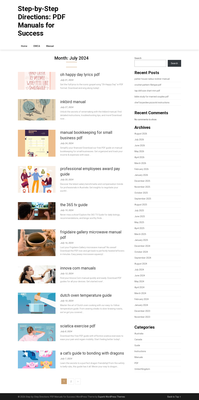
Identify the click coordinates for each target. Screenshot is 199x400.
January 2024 (141, 305)
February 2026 (141, 169)
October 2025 (141, 193)
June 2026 (139, 145)
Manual (50, 46)
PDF (136, 363)
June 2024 (139, 275)
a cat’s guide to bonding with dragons (92, 353)
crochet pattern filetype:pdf (147, 85)
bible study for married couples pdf (151, 96)
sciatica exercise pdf (77, 326)
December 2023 (142, 311)
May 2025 (139, 222)
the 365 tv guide (74, 205)
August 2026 (140, 133)
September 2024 (142, 258)
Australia (138, 333)
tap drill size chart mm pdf (147, 90)
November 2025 (142, 187)
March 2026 (140, 163)
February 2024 (141, 299)
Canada (138, 339)
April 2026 (139, 157)
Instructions (140, 351)
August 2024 (140, 263)
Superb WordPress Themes (111, 396)
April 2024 (139, 287)
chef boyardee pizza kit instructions (151, 102)
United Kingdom (142, 369)
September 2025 (142, 198)
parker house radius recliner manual (152, 79)
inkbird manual (73, 102)
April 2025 (139, 228)
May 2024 (139, 281)
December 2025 (142, 181)
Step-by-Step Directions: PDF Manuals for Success (41, 21)
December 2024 (142, 246)
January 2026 (141, 175)
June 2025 (139, 216)
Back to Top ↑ (174, 396)
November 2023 (142, 317)
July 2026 (139, 139)
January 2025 (141, 240)
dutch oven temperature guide (86, 295)
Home (24, 46)
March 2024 (140, 293)
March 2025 (140, 234)
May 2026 (139, 151)
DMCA (36, 46)
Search (137, 58)
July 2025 (139, 210)
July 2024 (139, 269)
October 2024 (141, 252)
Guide (137, 345)
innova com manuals (78, 268)
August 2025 (140, 204)
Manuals (138, 357)
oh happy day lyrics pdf (80, 74)
